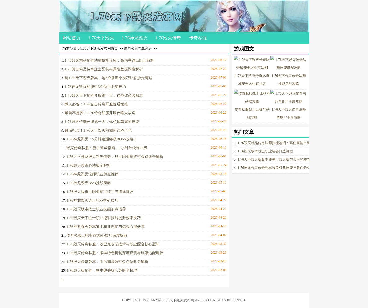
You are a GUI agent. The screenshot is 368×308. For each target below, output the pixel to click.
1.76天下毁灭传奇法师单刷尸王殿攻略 (289, 113)
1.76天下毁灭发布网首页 (99, 48)
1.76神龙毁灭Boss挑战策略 (88, 183)
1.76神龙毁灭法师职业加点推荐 (92, 174)
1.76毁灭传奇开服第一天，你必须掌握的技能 (102, 122)
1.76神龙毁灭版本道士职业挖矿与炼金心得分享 (105, 227)
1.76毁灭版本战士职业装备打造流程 (265, 151)
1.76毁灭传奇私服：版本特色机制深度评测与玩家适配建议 (114, 253)
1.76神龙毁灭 (135, 37)
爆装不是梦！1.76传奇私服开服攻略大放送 (100, 113)
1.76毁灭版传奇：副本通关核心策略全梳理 (101, 270)
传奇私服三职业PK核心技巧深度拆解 (96, 235)
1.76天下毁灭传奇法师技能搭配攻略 (289, 80)
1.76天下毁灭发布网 (178, 300)
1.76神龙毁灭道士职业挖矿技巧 (92, 200)
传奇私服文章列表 (138, 48)
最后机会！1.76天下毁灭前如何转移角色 (98, 130)
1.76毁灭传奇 (168, 37)
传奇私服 (198, 37)
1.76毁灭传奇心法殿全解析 (88, 165)
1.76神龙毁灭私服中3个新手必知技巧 (95, 87)
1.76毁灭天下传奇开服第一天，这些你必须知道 (104, 95)
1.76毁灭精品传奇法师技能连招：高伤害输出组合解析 (109, 60)
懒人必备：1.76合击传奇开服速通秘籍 (96, 104)
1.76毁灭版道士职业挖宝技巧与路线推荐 (99, 192)
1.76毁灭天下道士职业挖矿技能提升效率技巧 (103, 218)
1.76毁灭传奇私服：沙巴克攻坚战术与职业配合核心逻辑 (113, 244)
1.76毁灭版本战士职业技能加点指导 (96, 209)
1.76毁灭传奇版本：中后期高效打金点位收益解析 (107, 262)
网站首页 (72, 37)
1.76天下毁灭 (101, 37)
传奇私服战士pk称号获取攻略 (252, 113)
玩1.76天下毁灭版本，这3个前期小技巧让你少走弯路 (108, 78)
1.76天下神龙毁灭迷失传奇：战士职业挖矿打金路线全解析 (114, 157)
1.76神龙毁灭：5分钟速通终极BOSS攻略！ (101, 139)
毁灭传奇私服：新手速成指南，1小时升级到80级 (106, 148)
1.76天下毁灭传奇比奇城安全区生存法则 (252, 80)
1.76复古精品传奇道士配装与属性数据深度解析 (104, 69)
